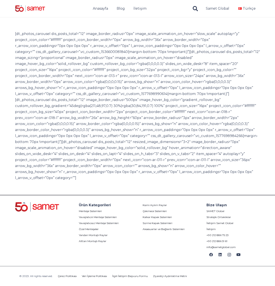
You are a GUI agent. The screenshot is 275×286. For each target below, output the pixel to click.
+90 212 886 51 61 (216, 241)
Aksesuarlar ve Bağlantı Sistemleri (164, 229)
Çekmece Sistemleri (155, 211)
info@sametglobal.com (221, 247)
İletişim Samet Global (219, 223)
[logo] (30, 8)
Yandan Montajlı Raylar (93, 235)
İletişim (211, 229)
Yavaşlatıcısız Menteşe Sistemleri (99, 223)
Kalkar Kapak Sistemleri (157, 217)
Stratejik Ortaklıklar (218, 217)
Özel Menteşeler (89, 229)
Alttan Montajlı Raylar (92, 241)
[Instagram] (229, 254)
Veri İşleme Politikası (94, 276)
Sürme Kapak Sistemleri (157, 223)
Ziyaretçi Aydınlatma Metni (170, 276)
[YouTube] (238, 254)
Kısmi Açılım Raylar (155, 205)
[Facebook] (211, 254)
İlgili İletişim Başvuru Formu (130, 276)
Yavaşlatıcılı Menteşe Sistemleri (98, 217)
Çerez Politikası (67, 276)
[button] (195, 9)
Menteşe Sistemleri (90, 211)
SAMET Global (215, 211)
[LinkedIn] (220, 254)
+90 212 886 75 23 (217, 235)
